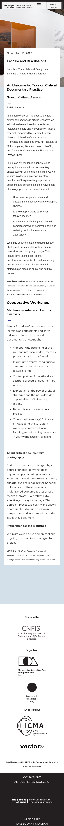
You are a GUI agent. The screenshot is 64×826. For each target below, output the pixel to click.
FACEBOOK (23, 823)
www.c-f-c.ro (14, 155)
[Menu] (39, 5)
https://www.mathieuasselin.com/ (26, 294)
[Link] (18, 6)
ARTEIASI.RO (32, 819)
